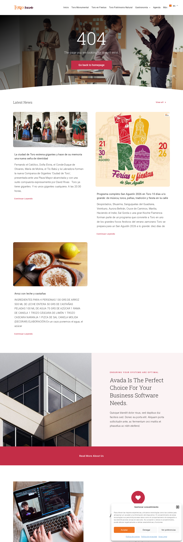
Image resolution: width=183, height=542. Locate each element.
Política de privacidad (149, 537)
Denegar (146, 530)
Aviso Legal (162, 537)
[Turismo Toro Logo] (24, 6)
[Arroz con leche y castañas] (50, 264)
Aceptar (124, 530)
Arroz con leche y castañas (30, 293)
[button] (177, 507)
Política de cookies (133, 537)
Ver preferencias (168, 530)
